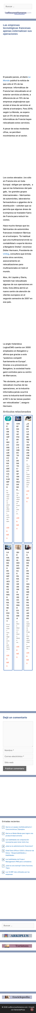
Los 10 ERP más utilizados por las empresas (18, 873)
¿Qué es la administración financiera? (28, 442)
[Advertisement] (18, 56)
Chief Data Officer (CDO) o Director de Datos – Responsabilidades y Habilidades (20, 853)
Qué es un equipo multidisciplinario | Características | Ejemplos (8, 455)
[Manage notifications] (32, 1009)
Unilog (6, 254)
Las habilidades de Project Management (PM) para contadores (18, 860)
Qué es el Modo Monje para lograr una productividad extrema (19, 834)
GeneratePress (19, 1010)
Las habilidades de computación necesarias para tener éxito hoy (8, 586)
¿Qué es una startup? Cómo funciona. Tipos (19, 867)
